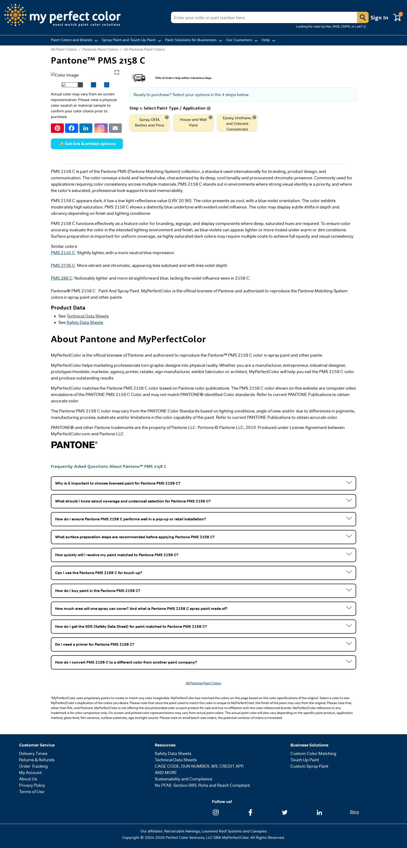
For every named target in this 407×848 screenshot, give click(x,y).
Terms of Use (31, 791)
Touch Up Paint (304, 759)
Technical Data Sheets (88, 316)
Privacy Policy (32, 785)
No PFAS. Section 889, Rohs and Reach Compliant (202, 785)
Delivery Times (33, 753)
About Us (28, 778)
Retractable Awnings (182, 831)
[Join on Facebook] (250, 811)
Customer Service (37, 745)
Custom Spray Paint (309, 766)
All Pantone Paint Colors (144, 49)
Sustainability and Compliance (183, 778)
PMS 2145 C (63, 252)
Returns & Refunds (36, 759)
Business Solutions (309, 745)
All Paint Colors (64, 49)
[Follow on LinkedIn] (319, 811)
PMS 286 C (62, 278)
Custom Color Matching (313, 753)
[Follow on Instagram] (216, 811)
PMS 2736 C (63, 265)
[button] (363, 17)
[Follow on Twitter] (285, 811)
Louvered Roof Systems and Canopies (234, 831)
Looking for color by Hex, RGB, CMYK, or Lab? (329, 26)
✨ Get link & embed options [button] (87, 143)
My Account (30, 772)
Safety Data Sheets (85, 322)
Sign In (379, 17)
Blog (354, 811)
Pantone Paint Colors (100, 49)
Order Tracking (33, 766)
